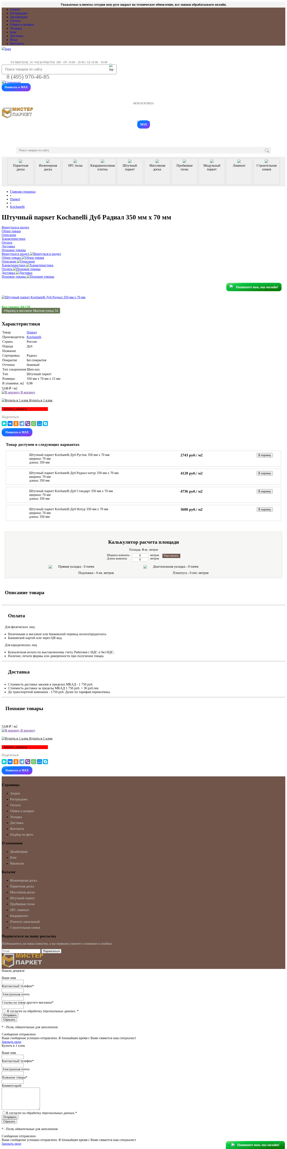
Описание (9, 261)
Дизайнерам (19, 17)
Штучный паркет (22, 898)
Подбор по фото (21, 834)
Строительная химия (25, 927)
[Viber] (27, 423)
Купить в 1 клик (40, 400)
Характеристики (14, 265)
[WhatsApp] (33, 423)
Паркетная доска (22, 886)
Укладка (16, 28)
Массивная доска (22, 892)
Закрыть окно (11, 1042)
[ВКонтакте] (10, 423)
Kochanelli (34, 337)
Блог (13, 32)
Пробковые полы (22, 904)
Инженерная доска (23, 880)
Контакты (17, 43)
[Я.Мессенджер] (4, 423)
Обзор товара (12, 257)
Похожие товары (14, 276)
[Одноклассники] (15, 423)
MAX (143, 124)
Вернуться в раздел (16, 254)
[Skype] (45, 423)
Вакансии (17, 863)
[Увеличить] (43, 297)
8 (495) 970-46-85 (28, 76)
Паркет (32, 332)
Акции (15, 9)
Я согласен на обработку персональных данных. (43, 1011)
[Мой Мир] (39, 423)
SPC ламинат (19, 910)
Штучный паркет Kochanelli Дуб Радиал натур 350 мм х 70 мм (73, 473)
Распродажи (19, 13)
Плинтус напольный (25, 921)
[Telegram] (21, 423)
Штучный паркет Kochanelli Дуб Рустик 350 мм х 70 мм (69, 455)
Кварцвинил (19, 916)
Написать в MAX (16, 87)
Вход (13, 39)
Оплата (15, 21)
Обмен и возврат (22, 24)
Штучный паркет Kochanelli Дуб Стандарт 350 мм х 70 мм (71, 491)
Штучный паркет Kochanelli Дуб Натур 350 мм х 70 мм (68, 509)
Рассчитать (171, 555)
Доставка (16, 36)
